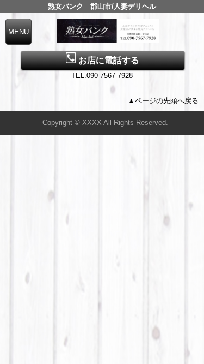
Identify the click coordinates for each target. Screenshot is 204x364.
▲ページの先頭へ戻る (163, 101)
